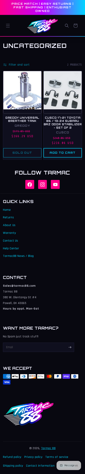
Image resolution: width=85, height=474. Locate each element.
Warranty (9, 233)
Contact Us (10, 241)
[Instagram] (42, 184)
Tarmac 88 (48, 448)
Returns (8, 217)
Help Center (11, 248)
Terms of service (56, 457)
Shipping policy (13, 466)
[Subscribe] (69, 347)
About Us (9, 225)
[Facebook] (29, 184)
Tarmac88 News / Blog (18, 256)
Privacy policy (33, 457)
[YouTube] (55, 184)
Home (7, 210)
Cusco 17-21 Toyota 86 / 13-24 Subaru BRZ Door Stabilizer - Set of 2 (63, 122)
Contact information (40, 466)
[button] (8, 25)
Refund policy (12, 457)
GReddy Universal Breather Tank (22, 119)
